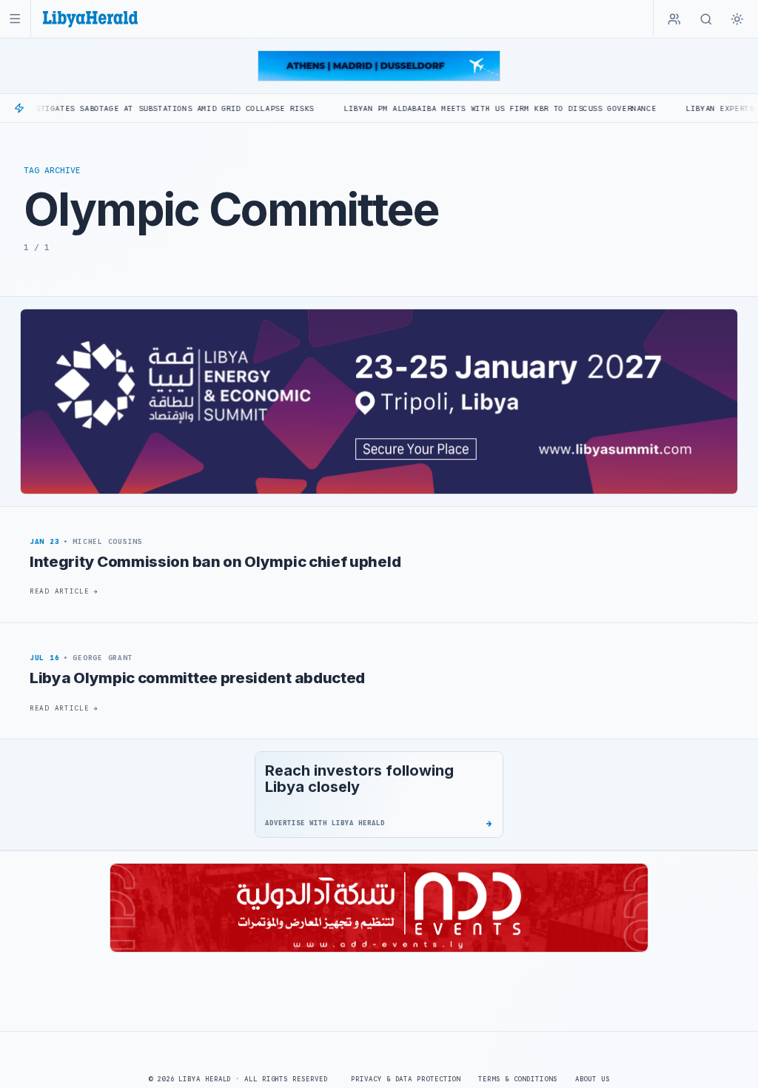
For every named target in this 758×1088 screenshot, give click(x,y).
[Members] (674, 19)
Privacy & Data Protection (405, 1079)
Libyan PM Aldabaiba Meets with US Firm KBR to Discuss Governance (462, 108)
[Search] (706, 19)
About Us (592, 1079)
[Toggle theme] (737, 19)
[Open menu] (15, 19)
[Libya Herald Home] (90, 19)
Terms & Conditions (517, 1079)
